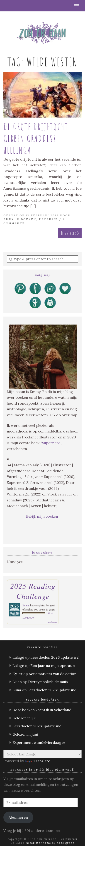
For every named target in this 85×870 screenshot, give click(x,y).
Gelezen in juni (25, 734)
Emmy (8, 219)
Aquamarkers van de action (52, 673)
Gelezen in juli (24, 718)
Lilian (17, 681)
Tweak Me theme (38, 842)
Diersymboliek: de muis (48, 681)
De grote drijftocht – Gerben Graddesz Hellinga (39, 138)
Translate (41, 761)
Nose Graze (65, 842)
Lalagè (18, 657)
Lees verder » (70, 233)
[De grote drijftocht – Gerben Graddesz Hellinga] (42, 94)
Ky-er (17, 673)
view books (51, 622)
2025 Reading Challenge (33, 591)
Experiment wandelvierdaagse (38, 742)
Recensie (48, 219)
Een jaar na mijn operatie (52, 665)
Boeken (28, 219)
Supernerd (51, 442)
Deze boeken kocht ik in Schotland (41, 710)
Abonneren (18, 817)
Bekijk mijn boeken (42, 516)
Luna (16, 690)
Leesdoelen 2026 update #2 (54, 657)
